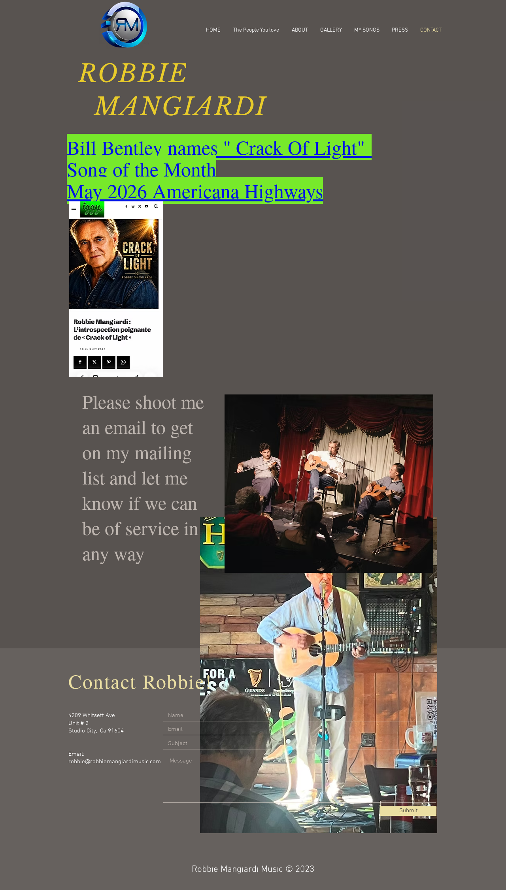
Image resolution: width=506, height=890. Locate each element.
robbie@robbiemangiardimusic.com (114, 761)
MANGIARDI (172, 107)
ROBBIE (133, 73)
